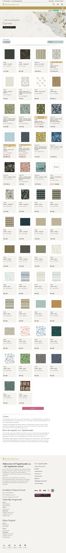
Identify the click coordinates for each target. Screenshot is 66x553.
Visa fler (33, 408)
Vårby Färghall (7, 1)
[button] (54, 4)
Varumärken (51, 1)
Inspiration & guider (59, 1)
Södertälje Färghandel (17, 1)
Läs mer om (8, 27)
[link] (10, 60)
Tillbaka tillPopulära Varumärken (12, 20)
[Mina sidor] (58, 4)
